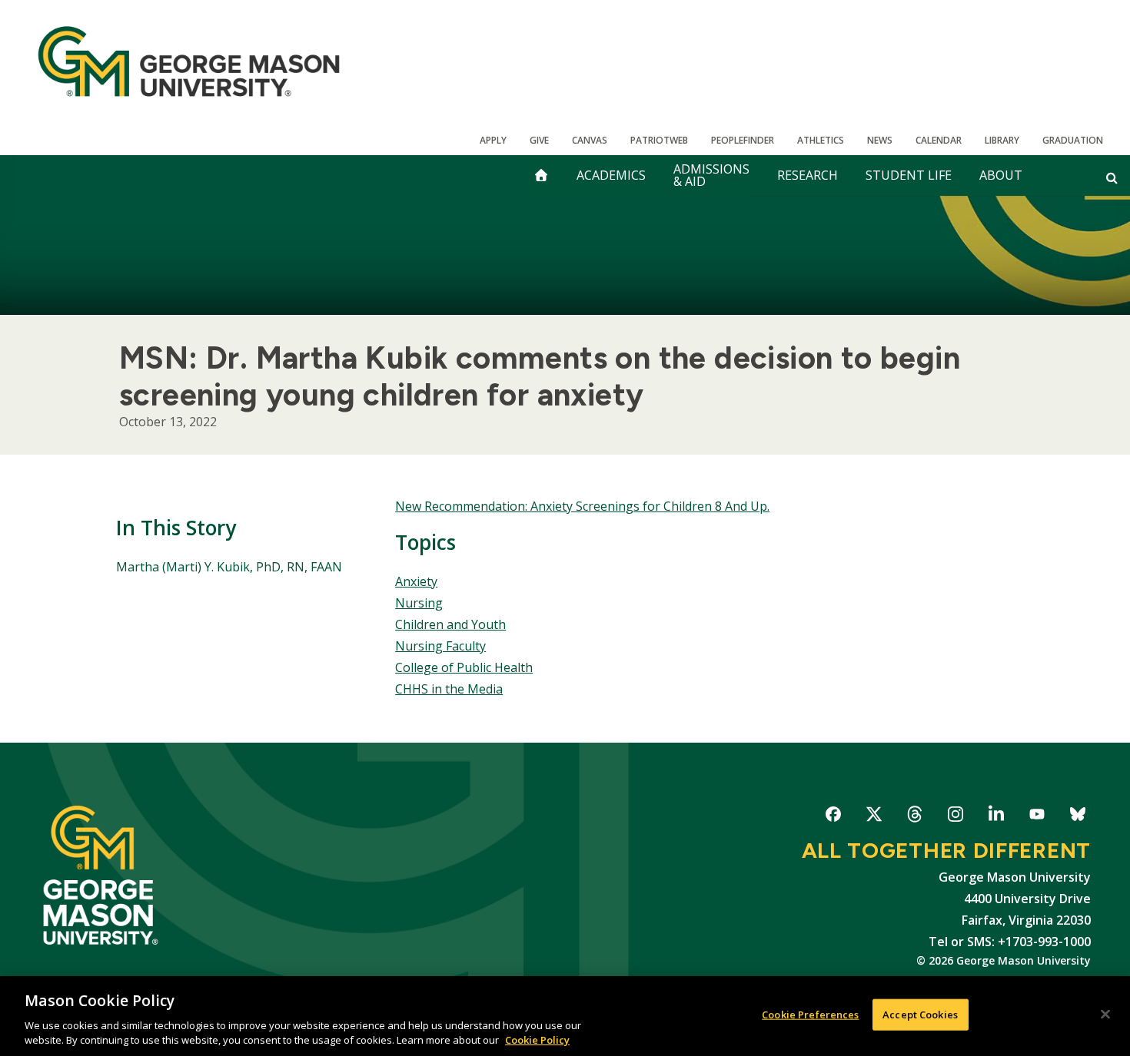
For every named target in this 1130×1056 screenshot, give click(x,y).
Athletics (820, 140)
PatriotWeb (659, 140)
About (1000, 175)
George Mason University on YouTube (1036, 816)
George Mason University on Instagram (955, 816)
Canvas (589, 140)
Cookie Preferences (810, 1014)
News (879, 140)
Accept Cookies (920, 1014)
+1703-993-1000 (1044, 941)
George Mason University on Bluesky (1077, 816)
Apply (493, 140)
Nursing (419, 602)
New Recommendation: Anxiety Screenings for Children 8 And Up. (582, 506)
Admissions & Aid (711, 175)
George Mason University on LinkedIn (995, 816)
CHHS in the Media (449, 688)
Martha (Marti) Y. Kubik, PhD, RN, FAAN (229, 566)
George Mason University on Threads (914, 816)
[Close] (1105, 1014)
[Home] (189, 61)
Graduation (1072, 140)
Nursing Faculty (440, 645)
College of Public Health (464, 667)
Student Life (909, 175)
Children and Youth (450, 624)
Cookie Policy (537, 1040)
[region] (565, 1016)
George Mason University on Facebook (832, 816)
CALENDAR (939, 140)
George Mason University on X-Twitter (873, 816)
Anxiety (416, 581)
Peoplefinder (742, 140)
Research (807, 175)
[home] (541, 175)
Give (539, 140)
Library (1002, 140)
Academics (611, 175)
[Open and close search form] (1112, 177)
